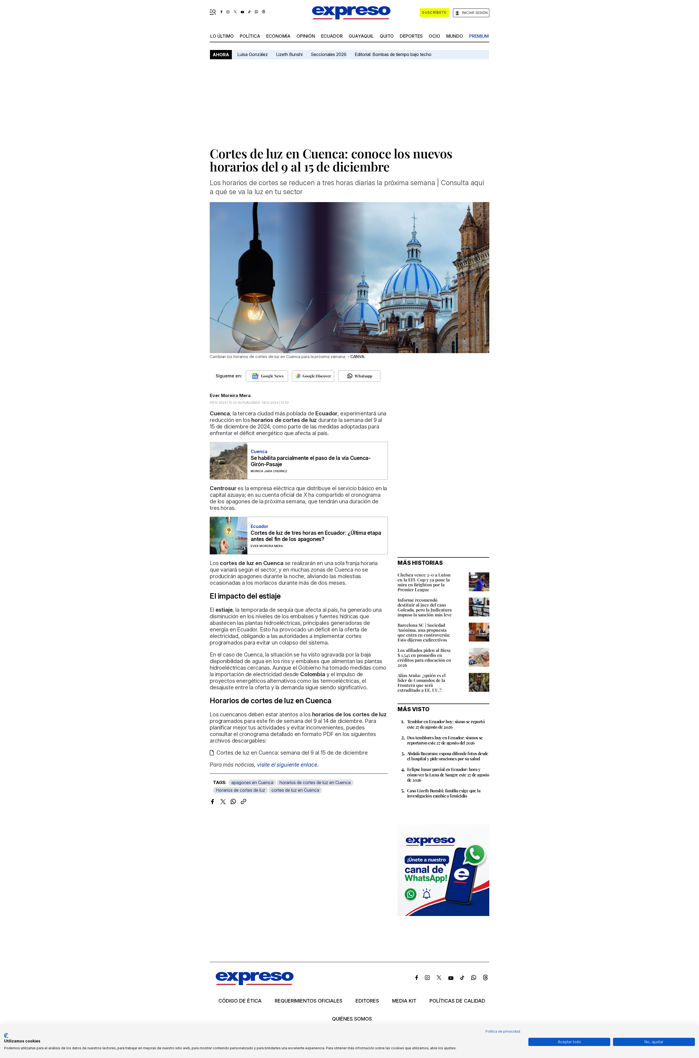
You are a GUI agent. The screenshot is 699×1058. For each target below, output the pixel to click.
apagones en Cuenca (252, 782)
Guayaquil (361, 36)
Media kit (404, 1000)
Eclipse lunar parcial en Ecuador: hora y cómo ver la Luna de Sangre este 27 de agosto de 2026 (448, 774)
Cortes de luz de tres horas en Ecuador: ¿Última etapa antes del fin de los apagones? (316, 536)
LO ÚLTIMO (222, 36)
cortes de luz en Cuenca (295, 790)
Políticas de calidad (457, 1000)
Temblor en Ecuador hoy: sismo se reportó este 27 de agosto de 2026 (446, 724)
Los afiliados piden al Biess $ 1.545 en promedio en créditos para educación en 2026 (424, 657)
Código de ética (240, 1000)
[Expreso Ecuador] (255, 983)
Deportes (411, 36)
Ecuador (332, 36)
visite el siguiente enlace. (288, 764)
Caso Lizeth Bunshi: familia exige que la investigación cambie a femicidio (443, 793)
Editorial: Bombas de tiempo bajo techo (394, 54)
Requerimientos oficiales (308, 1000)
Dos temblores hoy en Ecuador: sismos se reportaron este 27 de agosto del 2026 (445, 740)
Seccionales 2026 (328, 54)
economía (278, 36)
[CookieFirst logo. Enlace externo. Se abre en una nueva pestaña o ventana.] (6, 1035)
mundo (454, 36)
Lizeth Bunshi (289, 54)
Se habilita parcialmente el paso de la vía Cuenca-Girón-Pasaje (311, 461)
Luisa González (252, 54)
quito (387, 36)
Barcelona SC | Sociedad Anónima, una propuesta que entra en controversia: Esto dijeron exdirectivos (424, 632)
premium (479, 36)
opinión (306, 36)
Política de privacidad (502, 1031)
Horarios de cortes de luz (240, 790)
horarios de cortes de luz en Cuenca (315, 782)
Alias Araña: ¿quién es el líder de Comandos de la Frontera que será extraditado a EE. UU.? (422, 682)
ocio (434, 36)
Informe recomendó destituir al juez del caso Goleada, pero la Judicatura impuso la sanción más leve (425, 607)
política (250, 36)
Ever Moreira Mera (230, 395)
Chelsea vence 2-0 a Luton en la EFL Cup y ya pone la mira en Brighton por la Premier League (424, 582)
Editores (367, 1000)
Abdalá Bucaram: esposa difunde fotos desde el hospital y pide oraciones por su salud (447, 755)
